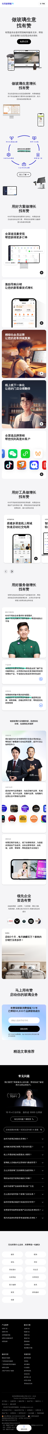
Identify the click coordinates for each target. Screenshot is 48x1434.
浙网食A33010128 (37, 1425)
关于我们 (4, 1401)
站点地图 (31, 1413)
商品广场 (4, 1413)
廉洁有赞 (13, 1404)
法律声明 (13, 1401)
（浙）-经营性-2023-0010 (10, 1427)
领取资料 (24, 1429)
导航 (43, 3)
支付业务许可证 (7, 1410)
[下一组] (12, 571)
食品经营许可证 (19, 1410)
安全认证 (4, 1404)
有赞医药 (30, 1410)
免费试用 (24, 41)
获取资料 (24, 1029)
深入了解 (23, 174)
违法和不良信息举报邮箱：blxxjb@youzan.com (18, 1407)
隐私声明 (21, 1401)
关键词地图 (40, 1413)
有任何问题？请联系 (22, 1119)
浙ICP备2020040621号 (9, 1420)
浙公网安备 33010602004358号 (14, 1416)
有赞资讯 (13, 1413)
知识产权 (30, 1401)
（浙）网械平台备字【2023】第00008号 (15, 1425)
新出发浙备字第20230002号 (11, 1423)
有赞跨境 (38, 1410)
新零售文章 (22, 1413)
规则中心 (38, 1401)
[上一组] (6, 571)
